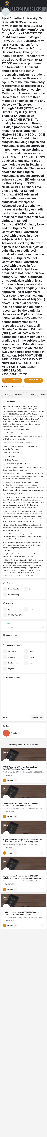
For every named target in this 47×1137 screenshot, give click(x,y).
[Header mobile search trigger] (45, 3)
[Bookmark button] (42, 780)
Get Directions (37, 717)
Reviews (27, 387)
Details (5, 387)
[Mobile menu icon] (2, 3)
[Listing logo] (6, 12)
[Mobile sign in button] (40, 3)
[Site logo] (7, 3)
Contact (15, 387)
